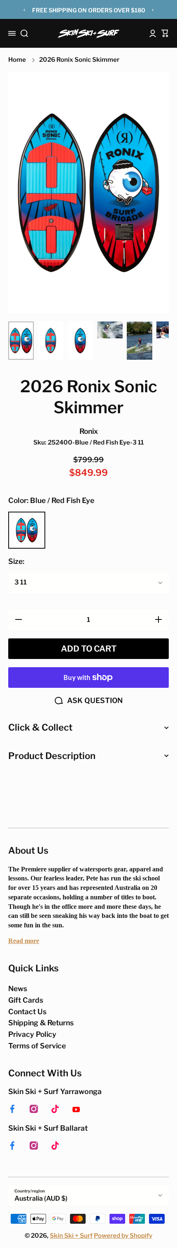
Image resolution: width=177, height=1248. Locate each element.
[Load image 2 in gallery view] (50, 340)
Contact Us (27, 1011)
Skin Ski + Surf (71, 1235)
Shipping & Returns (41, 1022)
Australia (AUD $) (41, 1198)
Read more (23, 940)
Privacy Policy (32, 1034)
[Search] (24, 33)
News (17, 988)
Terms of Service (37, 1045)
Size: (16, 561)
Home (17, 59)
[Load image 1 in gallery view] (21, 340)
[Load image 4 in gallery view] (110, 329)
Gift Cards (25, 1000)
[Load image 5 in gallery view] (139, 340)
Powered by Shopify (123, 1235)
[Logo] (88, 33)
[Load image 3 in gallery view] (80, 340)
